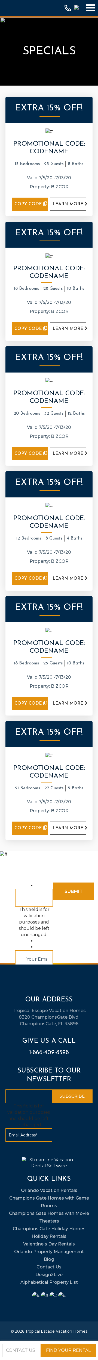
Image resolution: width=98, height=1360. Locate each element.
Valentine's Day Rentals (49, 1244)
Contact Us (49, 1267)
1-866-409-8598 (49, 1053)
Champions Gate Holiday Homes (49, 1228)
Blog (49, 1259)
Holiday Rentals (49, 1236)
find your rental (68, 1350)
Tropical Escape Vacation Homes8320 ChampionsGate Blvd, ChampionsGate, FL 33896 (49, 1017)
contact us (20, 1350)
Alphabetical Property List (49, 1282)
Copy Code (28, 204)
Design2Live (49, 1274)
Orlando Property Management (49, 1251)
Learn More (69, 204)
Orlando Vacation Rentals (49, 1190)
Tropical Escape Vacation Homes (56, 1331)
